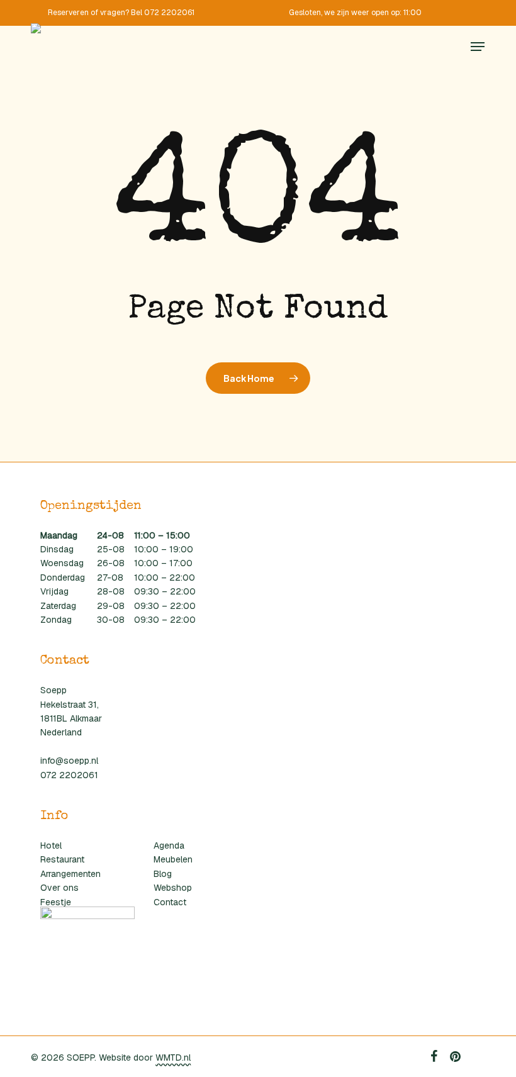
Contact (170, 902)
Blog (163, 873)
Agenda (169, 845)
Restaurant (62, 859)
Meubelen (173, 859)
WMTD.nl (173, 1057)
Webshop (173, 887)
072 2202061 (69, 775)
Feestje (55, 902)
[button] (478, 46)
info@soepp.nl (69, 760)
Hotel (51, 845)
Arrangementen (70, 873)
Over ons (59, 887)
